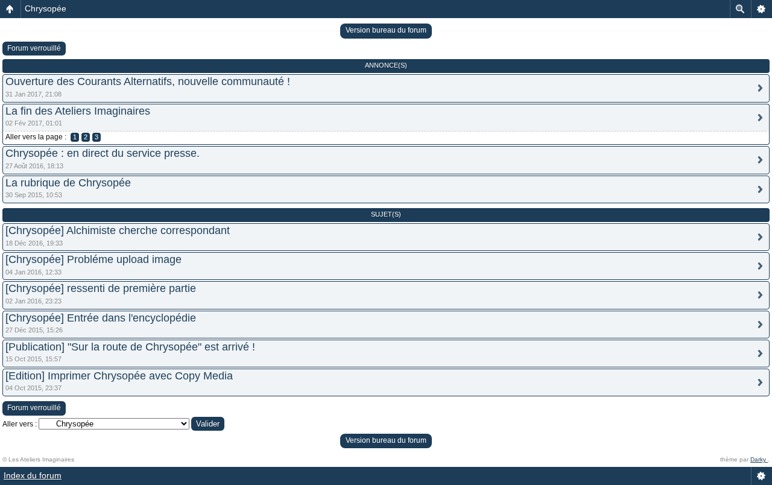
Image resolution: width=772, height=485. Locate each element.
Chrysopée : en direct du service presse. (102, 153)
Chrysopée (45, 8)
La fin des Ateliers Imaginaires (77, 111)
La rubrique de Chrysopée (68, 183)
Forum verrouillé (34, 48)
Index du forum (33, 475)
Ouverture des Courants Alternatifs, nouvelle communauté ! (147, 81)
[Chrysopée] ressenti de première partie (100, 288)
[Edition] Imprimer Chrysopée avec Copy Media (119, 376)
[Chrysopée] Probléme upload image (93, 259)
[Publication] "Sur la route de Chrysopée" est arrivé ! (130, 347)
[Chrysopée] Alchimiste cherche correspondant (117, 230)
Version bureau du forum (386, 30)
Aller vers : (19, 424)
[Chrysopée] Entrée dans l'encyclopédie (100, 318)
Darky (759, 459)
